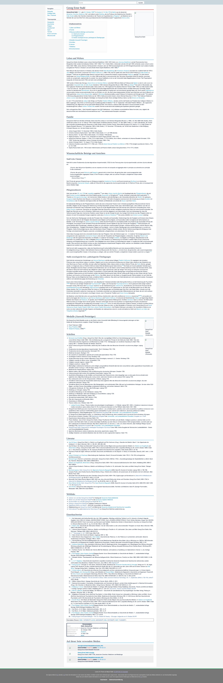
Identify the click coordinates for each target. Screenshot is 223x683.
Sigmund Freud (94, 287)
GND (80, 620)
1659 (92, 12)
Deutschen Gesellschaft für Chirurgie (126, 564)
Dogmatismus (150, 90)
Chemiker (75, 14)
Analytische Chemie (110, 181)
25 (85, 310)
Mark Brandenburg (108, 71)
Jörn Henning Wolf (85, 572)
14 (148, 194)
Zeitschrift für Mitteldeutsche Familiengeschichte (82, 481)
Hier (64, 675)
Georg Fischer (76, 564)
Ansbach (99, 12)
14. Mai (105, 12)
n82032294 (99, 620)
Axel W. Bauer (73, 442)
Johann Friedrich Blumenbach (102, 307)
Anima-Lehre (125, 18)
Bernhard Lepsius (74, 470)
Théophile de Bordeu (72, 311)
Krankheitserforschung (73, 287)
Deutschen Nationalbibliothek (110, 498)
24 (106, 303)
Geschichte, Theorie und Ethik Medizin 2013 (122, 588)
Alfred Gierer (72, 448)
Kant (92, 307)
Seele (138, 264)
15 (117, 214)
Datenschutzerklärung (116, 680)
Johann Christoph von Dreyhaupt (78, 455)
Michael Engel (73, 459)
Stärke (134, 201)
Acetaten (147, 199)
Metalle (140, 197)
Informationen (72, 509)
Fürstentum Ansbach (123, 71)
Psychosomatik (95, 284)
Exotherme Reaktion (110, 215)
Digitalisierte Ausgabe (102, 412)
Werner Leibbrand (77, 590)
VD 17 (100, 501)
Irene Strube (72, 486)
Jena (68, 72)
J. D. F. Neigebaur (77, 561)
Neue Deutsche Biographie (102, 483)
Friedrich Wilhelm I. (108, 101)
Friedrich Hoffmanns (124, 260)
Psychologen (90, 285)
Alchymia (87, 172)
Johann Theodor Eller (89, 106)
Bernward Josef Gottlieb (75, 338)
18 (123, 265)
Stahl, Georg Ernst (84, 470)
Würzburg (101, 94)
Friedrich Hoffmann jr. (97, 72)
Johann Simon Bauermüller (84, 94)
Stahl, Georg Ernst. (86, 483)
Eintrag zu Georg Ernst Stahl (77, 503)
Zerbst (132, 85)
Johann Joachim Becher (115, 193)
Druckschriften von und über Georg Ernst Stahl (82, 501)
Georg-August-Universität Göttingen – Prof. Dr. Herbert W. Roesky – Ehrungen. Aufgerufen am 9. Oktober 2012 (103, 616)
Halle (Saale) (70, 16)
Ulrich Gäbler (96, 537)
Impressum (103, 680)
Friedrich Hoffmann (110, 298)
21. (80, 12)
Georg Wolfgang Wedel (83, 76)
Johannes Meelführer (124, 62)
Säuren (124, 201)
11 (85, 177)
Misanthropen (85, 90)
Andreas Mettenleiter (78, 544)
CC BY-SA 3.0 (101, 647)
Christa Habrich (76, 570)
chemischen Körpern (91, 236)
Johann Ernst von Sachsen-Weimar (97, 83)
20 (69, 283)
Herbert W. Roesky (74, 329)
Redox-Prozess (71, 209)
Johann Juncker (71, 98)
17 (150, 251)
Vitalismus (103, 303)
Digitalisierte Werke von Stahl (77, 505)
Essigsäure (70, 199)
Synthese (133, 181)
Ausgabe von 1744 (139, 416)
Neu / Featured (51, 15)
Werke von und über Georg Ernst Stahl (80, 500)
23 (140, 295)
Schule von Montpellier (138, 98)
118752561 (86, 620)
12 (101, 193)
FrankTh (89, 647)
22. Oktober (87, 12)
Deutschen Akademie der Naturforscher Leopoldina (116, 507)
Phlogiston (116, 16)
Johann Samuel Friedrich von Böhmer (114, 144)
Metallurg (101, 14)
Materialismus (84, 298)
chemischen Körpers (83, 183)
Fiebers (137, 298)
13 (118, 194)
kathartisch (130, 300)
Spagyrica (95, 172)
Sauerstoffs (105, 195)
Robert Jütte (75, 526)
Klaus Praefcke (73, 327)
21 (101, 283)
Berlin (114, 12)
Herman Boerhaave (99, 260)
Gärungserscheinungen (80, 197)
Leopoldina (91, 193)
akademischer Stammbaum (90, 509)
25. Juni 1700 (81, 193)
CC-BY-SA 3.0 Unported (121, 672)
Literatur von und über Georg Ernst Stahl (80, 498)
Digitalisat (76, 485)
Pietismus (130, 74)
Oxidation (117, 238)
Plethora (97, 275)
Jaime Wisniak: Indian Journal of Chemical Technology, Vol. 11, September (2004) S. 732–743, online (112, 577)
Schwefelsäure (71, 201)
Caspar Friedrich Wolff (84, 307)
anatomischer (119, 285)
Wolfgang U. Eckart (77, 587)
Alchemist (69, 14)
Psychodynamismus (122, 284)
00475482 (110, 620)
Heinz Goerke (84, 553)
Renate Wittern (110, 572)
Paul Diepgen (76, 553)
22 (139, 295)
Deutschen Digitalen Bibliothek (104, 500)
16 (137, 223)
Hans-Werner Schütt (74, 483)
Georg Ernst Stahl (85, 507)
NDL (105, 620)
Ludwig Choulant (75, 405)
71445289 (121, 620)
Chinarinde (101, 279)
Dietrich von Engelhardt (141, 446)
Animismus (128, 296)
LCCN (93, 620)
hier (57, 675)
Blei (84, 239)
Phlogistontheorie (141, 193)
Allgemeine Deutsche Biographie (101, 470)
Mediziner (82, 14)
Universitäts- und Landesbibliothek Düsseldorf (125, 412)
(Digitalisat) (114, 563)
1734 (109, 12)
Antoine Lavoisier (75, 195)
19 (67, 283)
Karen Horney (124, 293)
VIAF (116, 620)
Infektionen (84, 300)
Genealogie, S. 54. (79, 533)
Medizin (135, 83)
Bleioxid (98, 239)
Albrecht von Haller (141, 309)
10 (101, 111)
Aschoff (91, 553)
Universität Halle (78, 85)
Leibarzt (85, 101)
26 (84, 328)
